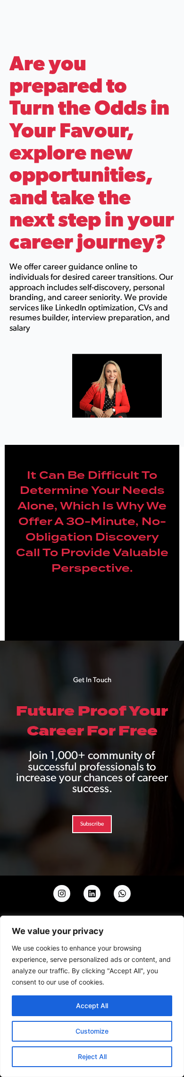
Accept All (92, 1006)
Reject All (92, 1056)
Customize (92, 1031)
